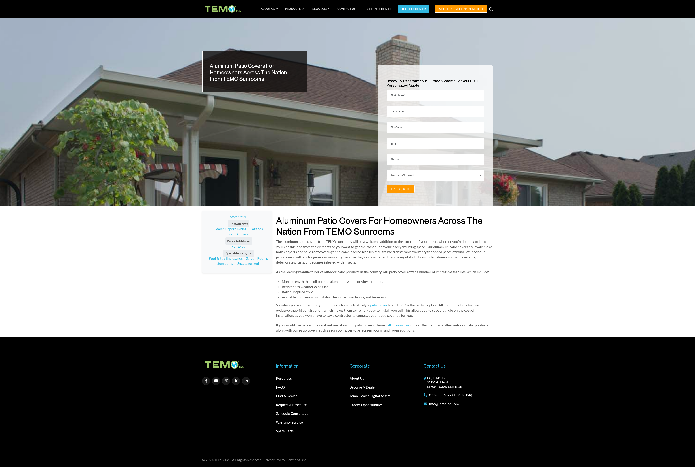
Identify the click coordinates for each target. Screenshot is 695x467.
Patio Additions (238, 241)
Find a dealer (286, 396)
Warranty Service (289, 422)
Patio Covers (238, 234)
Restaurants (238, 224)
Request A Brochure (291, 405)
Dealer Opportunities (230, 229)
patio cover (378, 305)
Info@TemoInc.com (444, 404)
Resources (284, 378)
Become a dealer (363, 387)
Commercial (237, 217)
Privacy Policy (274, 460)
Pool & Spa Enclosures (226, 258)
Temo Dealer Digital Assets (370, 396)
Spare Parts (285, 431)
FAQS (280, 387)
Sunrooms (225, 263)
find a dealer (415, 8)
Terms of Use (296, 460)
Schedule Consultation (293, 413)
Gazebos (256, 229)
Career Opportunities (366, 405)
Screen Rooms (257, 258)
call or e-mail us (398, 325)
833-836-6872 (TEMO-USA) (450, 395)
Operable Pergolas (238, 253)
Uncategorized (247, 263)
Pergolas (238, 246)
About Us (357, 378)
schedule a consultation (461, 8)
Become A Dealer (379, 8)
